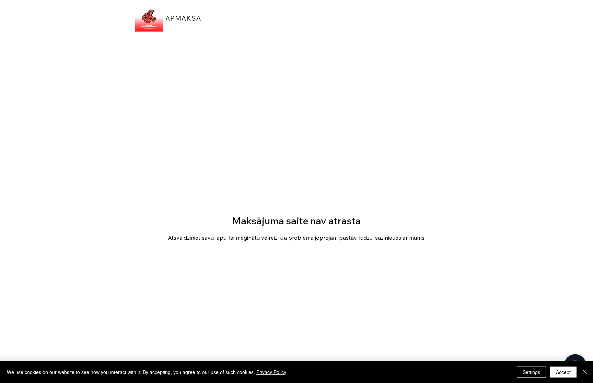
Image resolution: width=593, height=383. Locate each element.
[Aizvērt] (585, 372)
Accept (563, 372)
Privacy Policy (271, 372)
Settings (531, 372)
